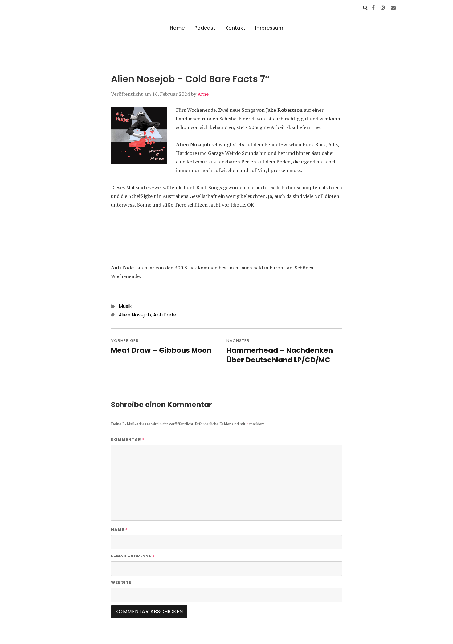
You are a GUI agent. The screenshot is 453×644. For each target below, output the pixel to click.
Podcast (204, 27)
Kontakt (235, 27)
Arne (203, 94)
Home (177, 27)
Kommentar (128, 439)
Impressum (269, 27)
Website (121, 582)
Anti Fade (164, 314)
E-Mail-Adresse (133, 556)
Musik (125, 306)
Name (119, 529)
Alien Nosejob (135, 314)
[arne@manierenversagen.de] (393, 7)
